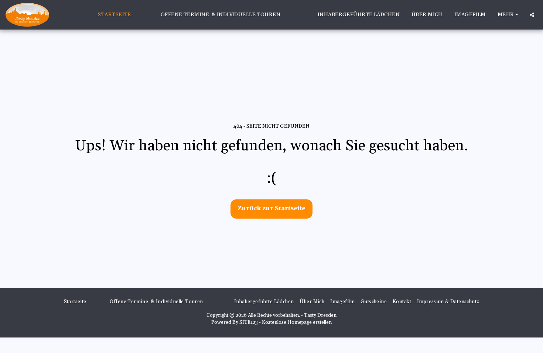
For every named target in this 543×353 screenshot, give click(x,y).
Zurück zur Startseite (271, 208)
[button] (532, 14)
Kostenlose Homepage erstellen (297, 322)
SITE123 (248, 322)
